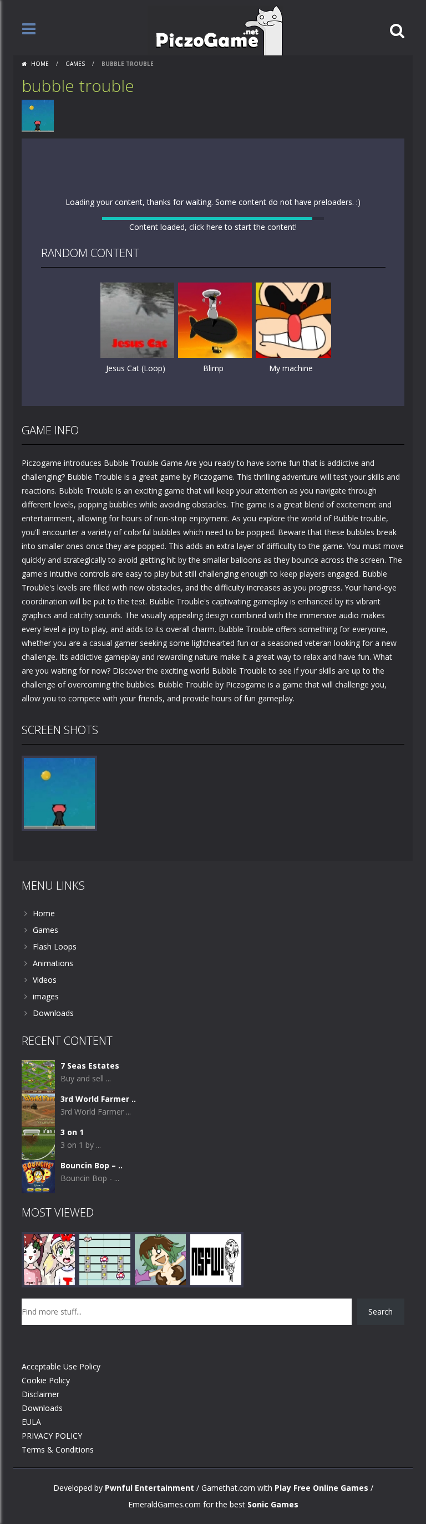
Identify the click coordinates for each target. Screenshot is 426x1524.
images (46, 1188)
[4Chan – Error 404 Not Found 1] (215, 1451)
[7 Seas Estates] (38, 1268)
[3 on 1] (38, 1335)
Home (39, 64)
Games (75, 64)
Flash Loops (55, 1138)
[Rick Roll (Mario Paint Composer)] (104, 1451)
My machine (291, 532)
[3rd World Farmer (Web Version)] (38, 1301)
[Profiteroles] (160, 1451)
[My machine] (293, 484)
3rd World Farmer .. (98, 1291)
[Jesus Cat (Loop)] (138, 484)
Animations (53, 1155)
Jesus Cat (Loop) (135, 532)
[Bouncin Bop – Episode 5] (38, 1368)
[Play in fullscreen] (213, 584)
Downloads (53, 1205)
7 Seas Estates (89, 1258)
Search (380, 1504)
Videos (45, 1172)
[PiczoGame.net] (215, 29)
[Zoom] (59, 984)
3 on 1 (72, 1324)
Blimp (213, 532)
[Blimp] (216, 484)
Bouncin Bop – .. (91, 1357)
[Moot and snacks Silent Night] (49, 1451)
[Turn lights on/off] (193, 584)
